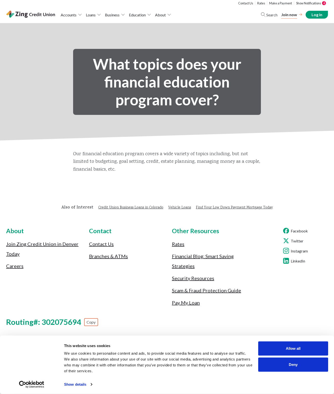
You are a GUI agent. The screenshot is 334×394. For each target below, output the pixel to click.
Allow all (293, 348)
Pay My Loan (186, 303)
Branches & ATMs (108, 256)
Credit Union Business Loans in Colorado (130, 207)
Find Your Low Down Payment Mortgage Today (234, 207)
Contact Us (245, 3)
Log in (316, 14)
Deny (293, 364)
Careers (14, 266)
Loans (91, 14)
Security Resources (193, 278)
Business (112, 14)
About (160, 14)
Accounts (69, 14)
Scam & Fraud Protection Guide (206, 290)
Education (137, 14)
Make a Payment (280, 3)
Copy (91, 322)
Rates (261, 3)
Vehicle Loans (179, 207)
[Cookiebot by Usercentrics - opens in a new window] (31, 384)
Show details (75, 384)
